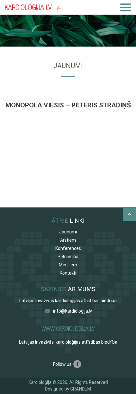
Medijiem (68, 264)
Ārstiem (68, 240)
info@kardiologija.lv (72, 311)
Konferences (68, 248)
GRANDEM (80, 388)
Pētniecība (68, 256)
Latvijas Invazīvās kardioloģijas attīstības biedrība (68, 300)
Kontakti (68, 273)
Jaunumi (68, 231)
